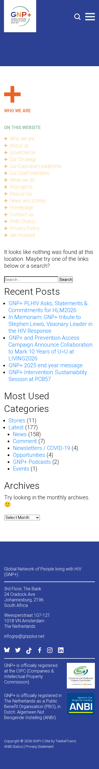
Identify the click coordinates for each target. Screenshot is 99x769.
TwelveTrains (66, 741)
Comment (25, 441)
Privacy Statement (40, 746)
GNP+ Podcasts (32, 462)
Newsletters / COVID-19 (41, 448)
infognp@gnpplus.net (24, 636)
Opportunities (29, 455)
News (20, 434)
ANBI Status (13, 746)
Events (21, 468)
